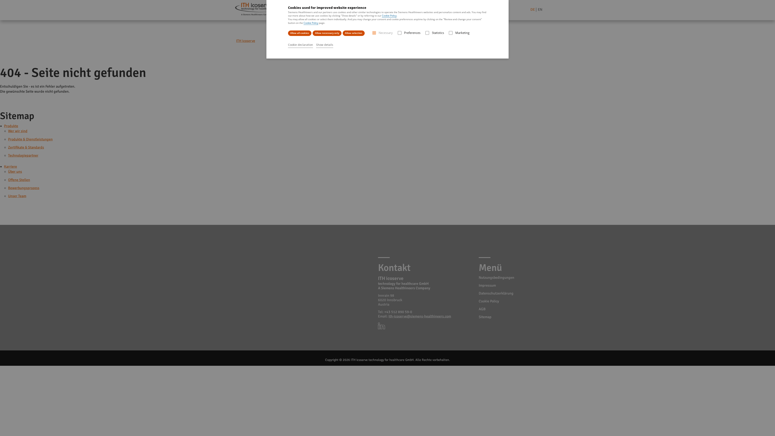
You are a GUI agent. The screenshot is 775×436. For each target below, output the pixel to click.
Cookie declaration (300, 45)
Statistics (438, 33)
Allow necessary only (327, 33)
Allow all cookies (299, 33)
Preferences (412, 33)
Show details (324, 45)
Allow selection (353, 33)
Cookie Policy (389, 15)
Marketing (462, 33)
